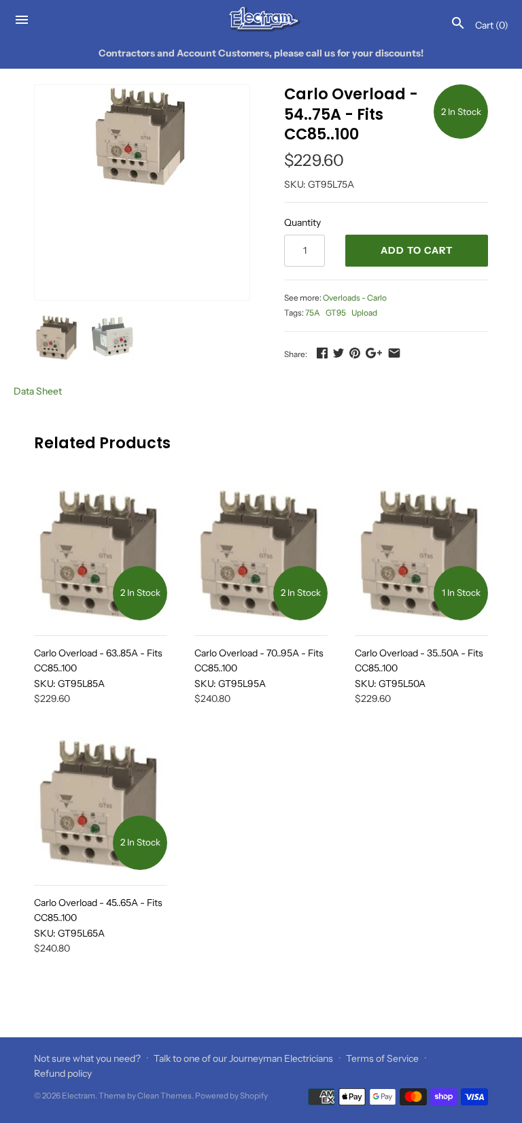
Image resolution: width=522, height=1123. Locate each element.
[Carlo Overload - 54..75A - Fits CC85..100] (142, 136)
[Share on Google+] (374, 353)
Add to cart (417, 250)
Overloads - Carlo (355, 297)
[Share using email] (394, 353)
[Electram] (261, 19)
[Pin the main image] (354, 353)
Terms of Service (382, 1058)
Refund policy (63, 1073)
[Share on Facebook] (322, 353)
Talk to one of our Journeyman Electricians (243, 1058)
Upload (364, 312)
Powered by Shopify (231, 1095)
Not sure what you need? (87, 1058)
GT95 (336, 312)
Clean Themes (164, 1095)
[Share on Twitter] (338, 353)
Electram (78, 1095)
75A (312, 312)
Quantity (302, 222)
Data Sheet (38, 391)
